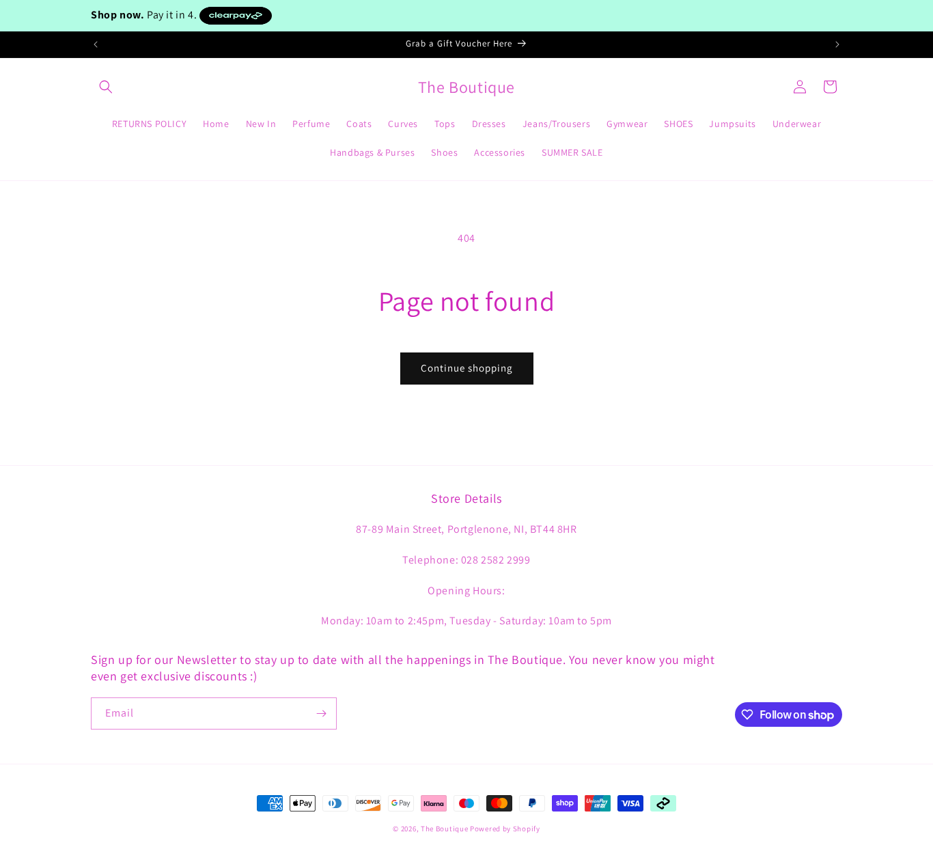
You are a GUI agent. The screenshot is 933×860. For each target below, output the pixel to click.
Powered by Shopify (505, 828)
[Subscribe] (321, 713)
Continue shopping (467, 367)
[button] (106, 87)
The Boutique (444, 828)
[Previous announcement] (96, 44)
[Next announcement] (837, 44)
